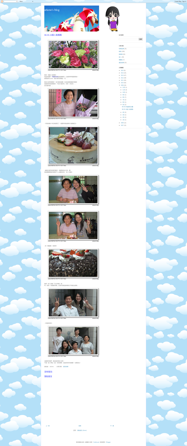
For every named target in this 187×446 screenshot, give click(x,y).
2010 (122, 82)
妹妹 (120, 51)
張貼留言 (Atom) (82, 430)
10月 (123, 92)
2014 (122, 73)
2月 (123, 117)
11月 (123, 90)
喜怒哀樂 (65, 366)
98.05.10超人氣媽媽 (127, 109)
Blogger (108, 442)
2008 (122, 123)
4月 (123, 112)
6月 (123, 102)
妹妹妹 (121, 54)
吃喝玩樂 (121, 48)
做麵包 (121, 60)
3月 (123, 115)
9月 (123, 95)
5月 (123, 104)
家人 (120, 57)
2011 (122, 80)
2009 (122, 85)
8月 (123, 97)
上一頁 (48, 426)
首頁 (80, 426)
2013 (122, 75)
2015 (122, 70)
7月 (123, 99)
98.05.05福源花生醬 (127, 106)
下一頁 (112, 426)
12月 (123, 87)
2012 (122, 78)
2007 (122, 125)
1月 (123, 120)
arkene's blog (52, 10)
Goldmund (96, 442)
